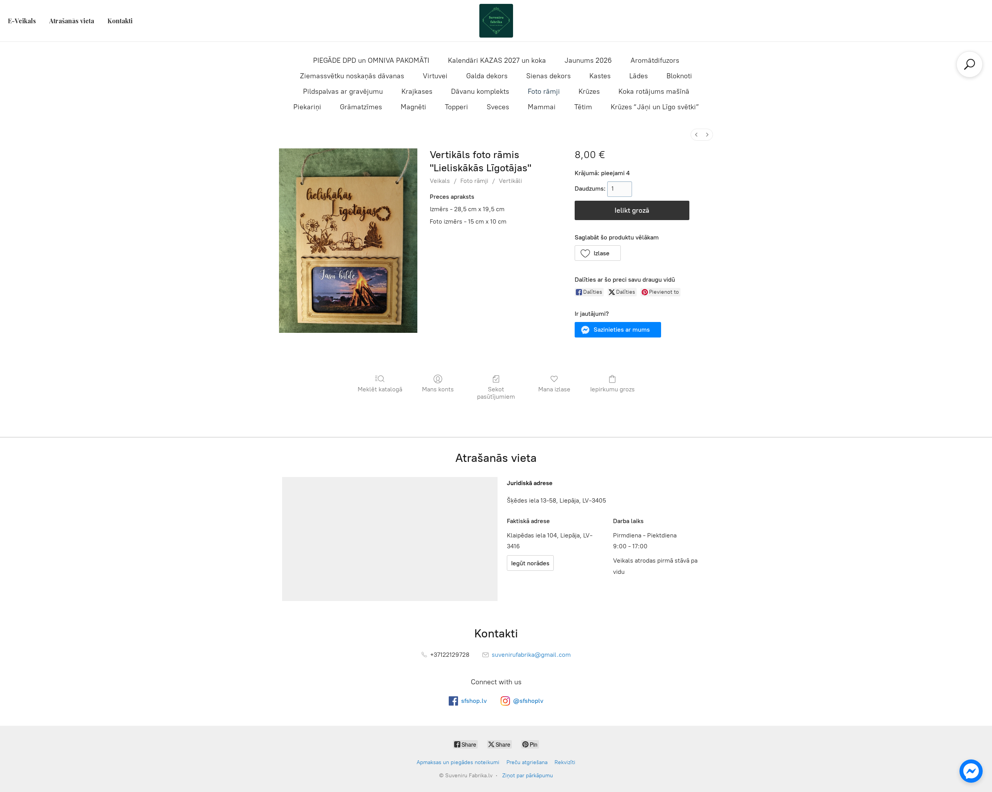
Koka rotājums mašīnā (653, 91)
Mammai (542, 107)
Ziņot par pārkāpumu (527, 775)
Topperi (456, 107)
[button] (598, 253)
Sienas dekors (548, 76)
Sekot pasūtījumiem (496, 393)
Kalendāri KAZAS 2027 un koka (497, 60)
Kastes (600, 76)
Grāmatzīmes (361, 107)
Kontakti (120, 21)
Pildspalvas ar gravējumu (343, 91)
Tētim (583, 107)
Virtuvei (435, 76)
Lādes (638, 76)
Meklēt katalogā (380, 389)
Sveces (498, 107)
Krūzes (589, 91)
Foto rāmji (544, 91)
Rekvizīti (565, 762)
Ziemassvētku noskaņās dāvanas (352, 76)
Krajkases (416, 91)
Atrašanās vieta (71, 21)
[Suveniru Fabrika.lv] (496, 21)
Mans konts (438, 389)
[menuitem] (696, 134)
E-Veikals (22, 21)
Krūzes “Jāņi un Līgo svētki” (655, 107)
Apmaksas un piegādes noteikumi (458, 762)
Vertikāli (510, 180)
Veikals (440, 180)
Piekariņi (307, 107)
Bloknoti (679, 76)
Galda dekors (487, 76)
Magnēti (413, 107)
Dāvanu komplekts (480, 91)
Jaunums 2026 (588, 60)
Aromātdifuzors (654, 60)
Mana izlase (554, 389)
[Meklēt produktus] (969, 64)
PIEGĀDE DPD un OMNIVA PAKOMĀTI (371, 60)
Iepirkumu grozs (612, 389)
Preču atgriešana (527, 762)
